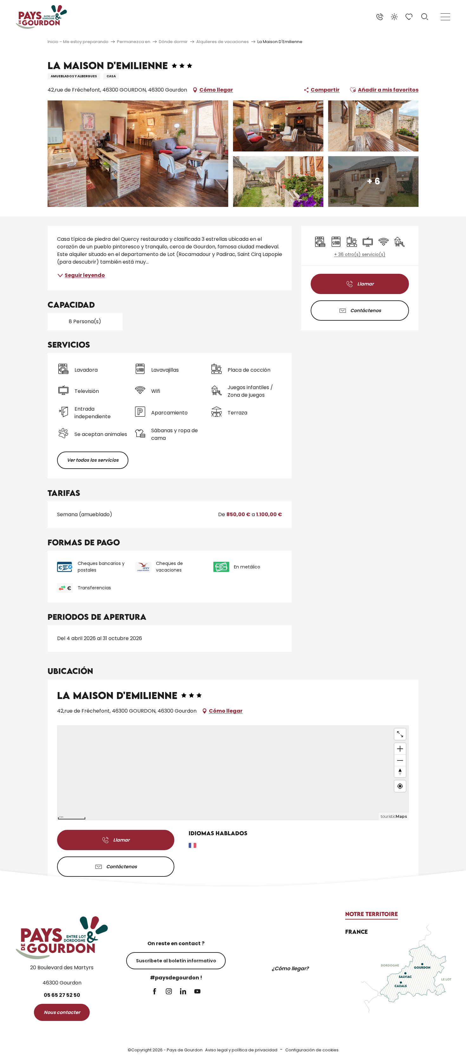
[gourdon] (41, 17)
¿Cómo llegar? (290, 968)
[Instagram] (168, 992)
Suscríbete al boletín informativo (176, 961)
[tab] (371, 914)
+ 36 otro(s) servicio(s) (359, 255)
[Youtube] (197, 992)
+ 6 (373, 181)
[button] (425, 17)
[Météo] (394, 16)
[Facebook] (154, 992)
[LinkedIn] (183, 992)
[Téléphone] (380, 16)
